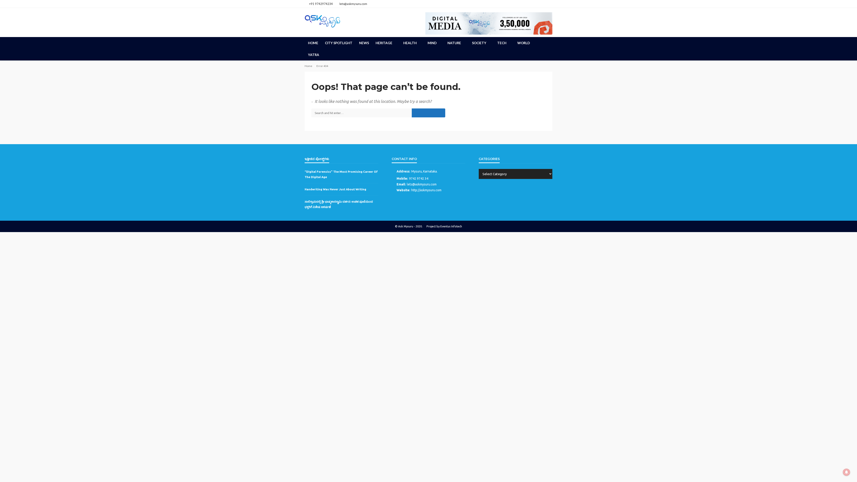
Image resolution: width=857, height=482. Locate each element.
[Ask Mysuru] (322, 20)
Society (479, 43)
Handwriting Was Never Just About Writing (335, 189)
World (523, 43)
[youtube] (549, 4)
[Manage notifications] (846, 472)
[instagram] (544, 4)
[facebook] (538, 4)
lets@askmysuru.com (422, 184)
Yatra (313, 55)
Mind (432, 43)
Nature (454, 43)
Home (313, 43)
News (364, 43)
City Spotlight (338, 43)
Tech (501, 43)
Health (410, 43)
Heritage (384, 43)
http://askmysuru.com (426, 190)
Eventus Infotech (451, 226)
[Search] (548, 43)
